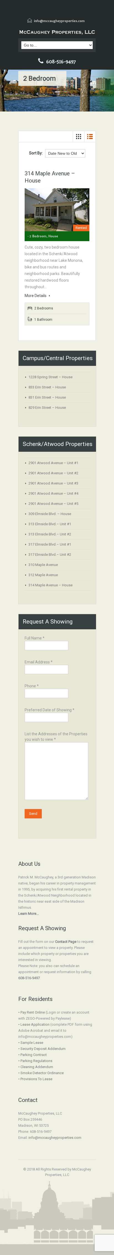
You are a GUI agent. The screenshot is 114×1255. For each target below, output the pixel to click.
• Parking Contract (32, 1055)
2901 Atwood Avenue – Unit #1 (53, 463)
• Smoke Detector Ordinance (41, 1073)
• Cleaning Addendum (35, 1067)
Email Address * (39, 662)
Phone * (32, 686)
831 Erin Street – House (47, 397)
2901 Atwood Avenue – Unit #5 (53, 504)
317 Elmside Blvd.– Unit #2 (49, 554)
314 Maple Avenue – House (50, 585)
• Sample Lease (30, 1043)
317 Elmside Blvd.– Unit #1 (49, 544)
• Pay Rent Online (31, 1012)
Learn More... (28, 913)
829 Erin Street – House (47, 407)
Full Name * (35, 638)
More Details (36, 295)
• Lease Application (34, 1024)
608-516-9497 (61, 61)
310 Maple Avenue (43, 565)
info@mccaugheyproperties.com (59, 21)
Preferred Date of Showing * (49, 710)
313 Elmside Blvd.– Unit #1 (49, 524)
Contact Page (65, 942)
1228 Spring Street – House (50, 377)
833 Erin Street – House (47, 387)
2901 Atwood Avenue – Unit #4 (53, 493)
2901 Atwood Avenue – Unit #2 (53, 473)
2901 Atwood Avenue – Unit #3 (53, 483)
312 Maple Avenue (43, 575)
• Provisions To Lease (35, 1079)
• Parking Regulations (35, 1061)
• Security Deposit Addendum (42, 1049)
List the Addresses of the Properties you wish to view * (56, 737)
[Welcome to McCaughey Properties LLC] (57, 32)
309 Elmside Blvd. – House (49, 514)
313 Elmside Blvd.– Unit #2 (49, 534)
